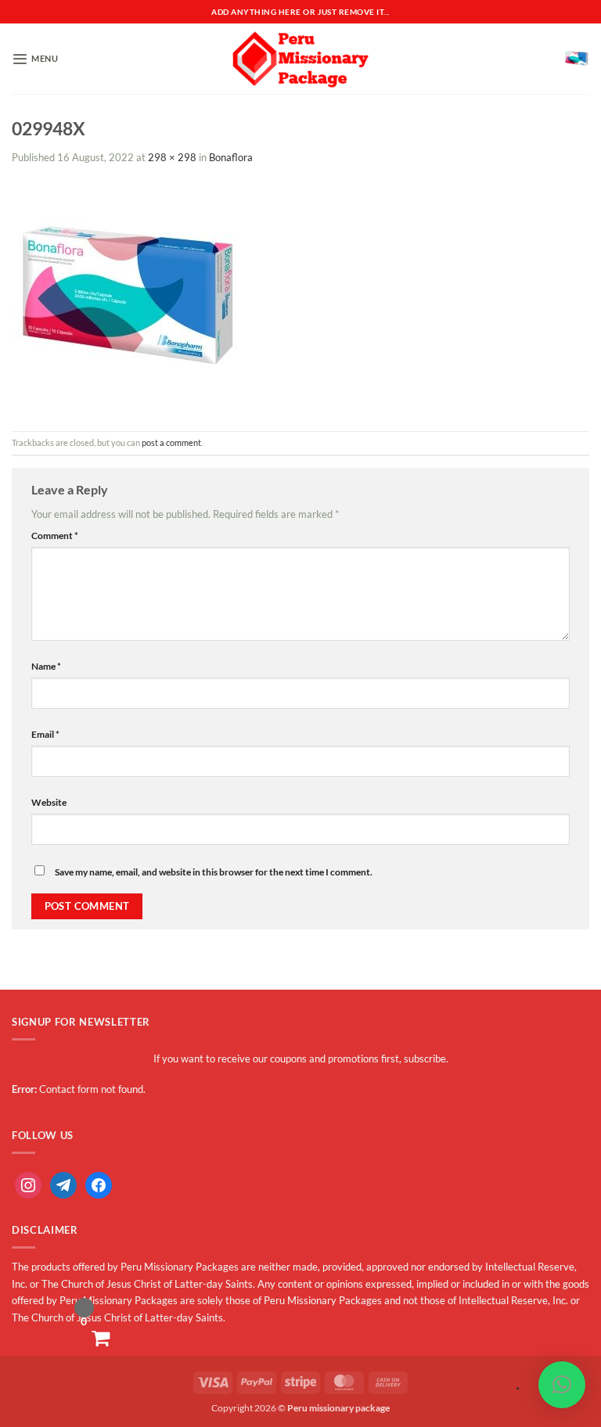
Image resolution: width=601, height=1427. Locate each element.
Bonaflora (231, 157)
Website (49, 802)
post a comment (171, 442)
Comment (54, 535)
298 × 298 (172, 157)
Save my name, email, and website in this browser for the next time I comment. (213, 872)
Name (46, 666)
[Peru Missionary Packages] (300, 58)
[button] (35, 59)
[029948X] (128, 297)
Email (45, 734)
